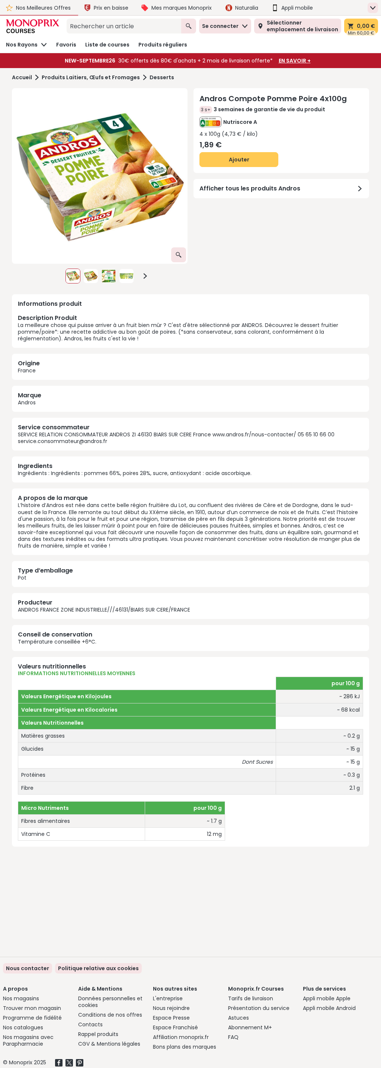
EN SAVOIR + (295, 60)
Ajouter (239, 159)
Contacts (90, 1024)
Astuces (238, 1018)
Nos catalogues (23, 1027)
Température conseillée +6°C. (57, 641)
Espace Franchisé (175, 1027)
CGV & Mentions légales (109, 1044)
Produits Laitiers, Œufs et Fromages (91, 77)
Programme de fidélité (32, 1018)
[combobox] (124, 26)
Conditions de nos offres (110, 1015)
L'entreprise (168, 998)
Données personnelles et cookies (110, 1002)
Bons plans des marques (184, 1047)
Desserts (162, 77)
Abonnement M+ (250, 1027)
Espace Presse (171, 1018)
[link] (98, 968)
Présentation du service (258, 1008)
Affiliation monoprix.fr (181, 1037)
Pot (22, 577)
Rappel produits (98, 1034)
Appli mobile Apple (326, 998)
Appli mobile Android (329, 1008)
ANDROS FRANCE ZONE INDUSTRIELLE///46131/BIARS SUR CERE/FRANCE (104, 609)
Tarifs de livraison (250, 998)
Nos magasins (21, 998)
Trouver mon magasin (32, 1008)
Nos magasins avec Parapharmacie (28, 1040)
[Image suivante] (145, 276)
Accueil (22, 77)
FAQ (233, 1037)
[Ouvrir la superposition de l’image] (178, 254)
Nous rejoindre (171, 1008)
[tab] (100, 176)
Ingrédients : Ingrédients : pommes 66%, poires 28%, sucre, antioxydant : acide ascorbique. (135, 473)
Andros (27, 402)
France (27, 370)
